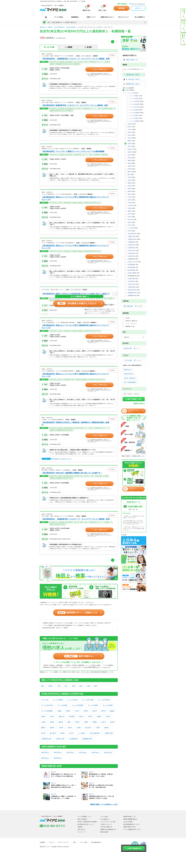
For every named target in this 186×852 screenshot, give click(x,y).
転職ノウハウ (91, 17)
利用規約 (80, 827)
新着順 (70, 47)
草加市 (52, 722)
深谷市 (108, 716)
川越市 (59, 711)
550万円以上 (108, 752)
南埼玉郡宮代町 (132, 290)
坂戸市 (43, 733)
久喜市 (61, 727)
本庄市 (52, 716)
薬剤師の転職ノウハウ (129, 816)
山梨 (88, 686)
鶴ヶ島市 (53, 733)
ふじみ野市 (81, 733)
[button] (113, 55)
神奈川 (51, 686)
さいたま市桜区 (62, 705)
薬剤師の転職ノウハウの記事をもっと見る (104, 804)
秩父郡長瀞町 (131, 270)
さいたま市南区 (93, 705)
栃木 (80, 686)
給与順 (89, 47)
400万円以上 (70, 752)
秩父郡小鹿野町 (132, 273)
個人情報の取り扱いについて (86, 824)
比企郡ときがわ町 (133, 261)
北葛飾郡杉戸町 (87, 739)
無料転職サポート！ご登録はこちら (78, 612)
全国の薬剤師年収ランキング (131, 824)
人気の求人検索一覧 (106, 827)
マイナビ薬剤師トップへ (84, 816)
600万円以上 (45, 758)
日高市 (62, 733)
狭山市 (81, 716)
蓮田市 (106, 727)
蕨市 (69, 722)
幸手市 (129, 216)
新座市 (43, 727)
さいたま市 (44, 700)
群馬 (95, 686)
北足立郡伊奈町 (95, 733)
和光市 (112, 722)
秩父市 (95, 711)
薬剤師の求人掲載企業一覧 (108, 829)
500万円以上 (96, 752)
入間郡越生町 (131, 242)
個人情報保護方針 (96, 842)
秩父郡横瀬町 (131, 264)
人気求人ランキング (106, 824)
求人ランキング (123, 17)
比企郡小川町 (60, 739)
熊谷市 (68, 711)
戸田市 (77, 722)
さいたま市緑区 (108, 705)
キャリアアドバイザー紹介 (108, 821)
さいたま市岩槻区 (47, 711)
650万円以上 (58, 758)
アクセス (51, 842)
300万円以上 (45, 752)
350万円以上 (58, 752)
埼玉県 (127, 90)
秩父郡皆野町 (131, 267)
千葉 (58, 686)
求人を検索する (140, 17)
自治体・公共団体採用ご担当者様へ (88, 821)
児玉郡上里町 (131, 284)
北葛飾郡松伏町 (132, 295)
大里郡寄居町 (131, 287)
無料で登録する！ (79, 656)
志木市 (103, 722)
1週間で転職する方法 (129, 827)
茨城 (73, 686)
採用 (74, 842)
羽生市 (90, 716)
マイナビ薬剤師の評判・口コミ (132, 829)
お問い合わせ (81, 829)
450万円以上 (83, 752)
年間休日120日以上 (129, 374)
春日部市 (72, 716)
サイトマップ (81, 832)
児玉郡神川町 (73, 739)
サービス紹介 (58, 17)
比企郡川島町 (131, 253)
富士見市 (88, 727)
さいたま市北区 (73, 700)
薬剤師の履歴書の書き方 (130, 819)
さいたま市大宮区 (88, 700)
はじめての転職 (127, 821)
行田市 (86, 711)
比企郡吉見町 (131, 256)
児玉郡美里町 (131, 278)
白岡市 (129, 231)
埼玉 (66, 686)
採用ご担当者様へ (122, 3)
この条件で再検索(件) (134, 848)
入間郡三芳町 (108, 733)
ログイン (138, 8)
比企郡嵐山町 (131, 247)
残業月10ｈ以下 (128, 369)
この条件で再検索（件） (134, 399)
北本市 (70, 727)
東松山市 (62, 716)
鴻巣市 (99, 716)
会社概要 (42, 842)
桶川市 (52, 727)
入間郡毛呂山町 (46, 739)
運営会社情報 (104, 832)
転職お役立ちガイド (107, 17)
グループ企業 (83, 842)
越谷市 (61, 722)
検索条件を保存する (139, 403)
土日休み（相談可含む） (130, 378)
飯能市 (112, 711)
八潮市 (78, 727)
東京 (42, 686)
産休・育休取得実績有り (130, 382)
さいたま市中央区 (47, 705)
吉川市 (71, 733)
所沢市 (103, 711)
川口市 (77, 711)
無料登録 (121, 8)
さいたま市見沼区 (104, 700)
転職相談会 (75, 17)
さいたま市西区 (58, 700)
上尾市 (43, 722)
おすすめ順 (50, 47)
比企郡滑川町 (131, 245)
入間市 (86, 722)
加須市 (43, 716)
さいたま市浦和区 (78, 705)
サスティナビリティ (63, 842)
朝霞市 (95, 722)
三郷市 (98, 727)
